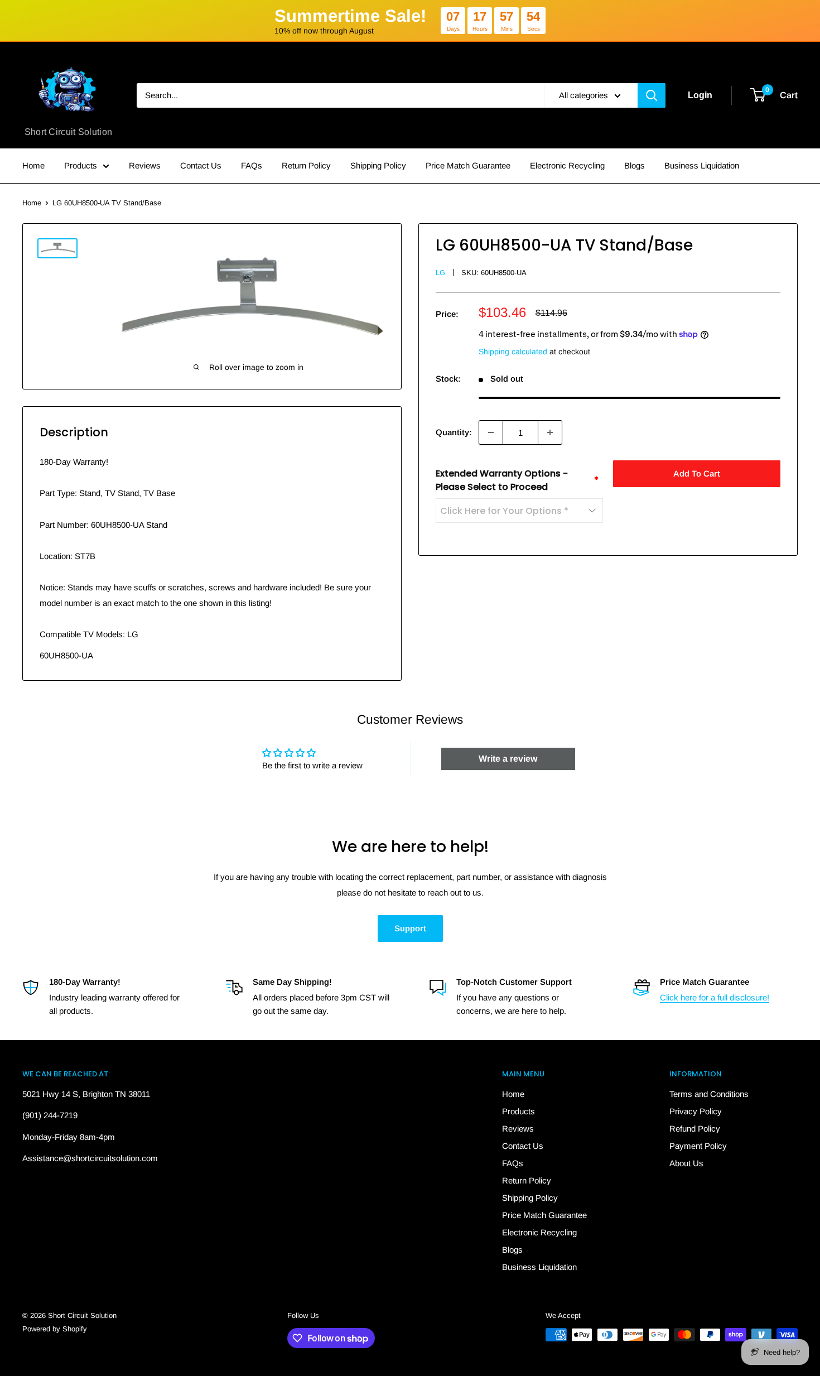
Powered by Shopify (54, 1329)
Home (33, 165)
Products (80, 165)
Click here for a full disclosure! (714, 997)
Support (410, 928)
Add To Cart (696, 473)
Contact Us (200, 165)
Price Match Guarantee (468, 165)
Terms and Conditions (709, 1094)
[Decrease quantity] (491, 432)
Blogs (634, 165)
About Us (686, 1163)
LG (440, 272)
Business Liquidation (701, 165)
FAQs (251, 165)
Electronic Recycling (567, 165)
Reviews (145, 165)
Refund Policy (694, 1128)
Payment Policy (698, 1146)
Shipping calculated (513, 351)
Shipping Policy (378, 165)
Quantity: (454, 432)
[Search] (651, 95)
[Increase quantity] (550, 432)
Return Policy (306, 165)
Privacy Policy (695, 1111)
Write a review (508, 758)
